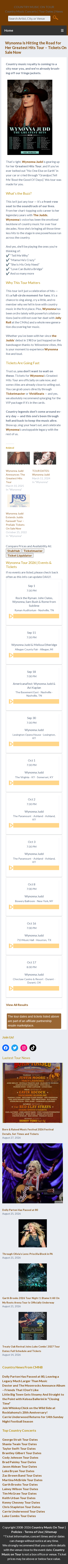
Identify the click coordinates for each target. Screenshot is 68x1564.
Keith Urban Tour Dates (19, 1498)
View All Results (17, 1004)
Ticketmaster (15, 393)
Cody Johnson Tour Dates (20, 1457)
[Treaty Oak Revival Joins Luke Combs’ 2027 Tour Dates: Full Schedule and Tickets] (33, 1326)
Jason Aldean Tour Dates (19, 1466)
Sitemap (51, 1531)
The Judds (40, 215)
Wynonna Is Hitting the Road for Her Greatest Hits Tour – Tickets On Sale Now (35, 47)
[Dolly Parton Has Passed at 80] (32, 1173)
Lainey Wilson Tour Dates (20, 1489)
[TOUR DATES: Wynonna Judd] (43, 458)
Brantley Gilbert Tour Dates (21, 1453)
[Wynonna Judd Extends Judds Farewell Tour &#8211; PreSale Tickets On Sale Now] (17, 500)
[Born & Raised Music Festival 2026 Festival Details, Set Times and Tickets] (32, 1093)
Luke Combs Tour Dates (19, 1516)
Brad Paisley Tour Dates (19, 1462)
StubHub (13, 550)
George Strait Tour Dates (20, 1439)
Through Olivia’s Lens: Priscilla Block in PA (27, 1253)
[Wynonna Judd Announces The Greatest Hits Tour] (17, 458)
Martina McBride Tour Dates (22, 1480)
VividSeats (36, 393)
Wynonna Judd (32, 161)
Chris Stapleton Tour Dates (21, 1507)
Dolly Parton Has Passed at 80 (20, 1209)
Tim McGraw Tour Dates (19, 1493)
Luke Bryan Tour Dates (18, 1471)
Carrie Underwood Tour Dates (23, 1511)
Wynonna (12, 219)
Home (8, 30)
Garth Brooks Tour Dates (20, 1484)
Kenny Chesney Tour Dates (21, 1502)
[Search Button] (55, 17)
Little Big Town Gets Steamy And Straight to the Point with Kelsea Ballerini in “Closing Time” (33, 1399)
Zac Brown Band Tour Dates (22, 1475)
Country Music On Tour (48, 1527)
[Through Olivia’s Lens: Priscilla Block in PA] (33, 1233)
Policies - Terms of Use (27, 1531)
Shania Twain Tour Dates (19, 1444)
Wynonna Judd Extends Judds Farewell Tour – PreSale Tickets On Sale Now (15, 521)
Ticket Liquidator (19, 555)
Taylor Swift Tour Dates (19, 1448)
